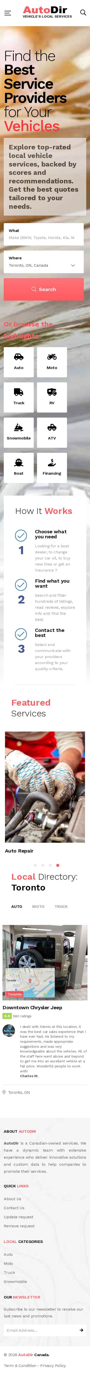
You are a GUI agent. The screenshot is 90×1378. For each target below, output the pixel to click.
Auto (16, 906)
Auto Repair (19, 851)
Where (15, 258)
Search (47, 289)
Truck (61, 906)
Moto (38, 906)
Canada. (33, 1354)
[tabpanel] (45, 795)
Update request (18, 1216)
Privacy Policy (53, 1365)
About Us (12, 1198)
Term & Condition (20, 1365)
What (14, 231)
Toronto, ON (19, 1092)
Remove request (19, 1226)
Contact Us (14, 1207)
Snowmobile (15, 1281)
